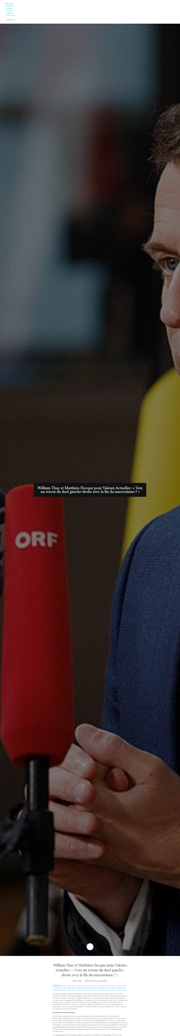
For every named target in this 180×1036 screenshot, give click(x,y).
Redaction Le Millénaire (97, 981)
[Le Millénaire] (10, 12)
